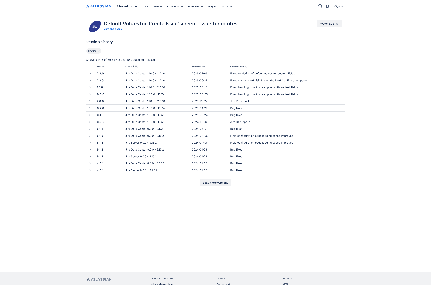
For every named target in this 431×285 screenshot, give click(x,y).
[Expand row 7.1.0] (90, 87)
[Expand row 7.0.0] (90, 101)
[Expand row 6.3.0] (90, 94)
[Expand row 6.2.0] (90, 108)
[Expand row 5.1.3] (90, 135)
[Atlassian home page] (99, 279)
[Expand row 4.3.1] (90, 163)
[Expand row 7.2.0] (90, 80)
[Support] (327, 6)
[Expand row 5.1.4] (90, 128)
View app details (113, 28)
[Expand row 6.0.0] (90, 121)
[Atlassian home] (98, 6)
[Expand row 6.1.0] (90, 115)
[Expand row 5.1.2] (90, 149)
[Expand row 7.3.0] (90, 73)
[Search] (320, 6)
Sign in (338, 6)
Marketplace (127, 6)
